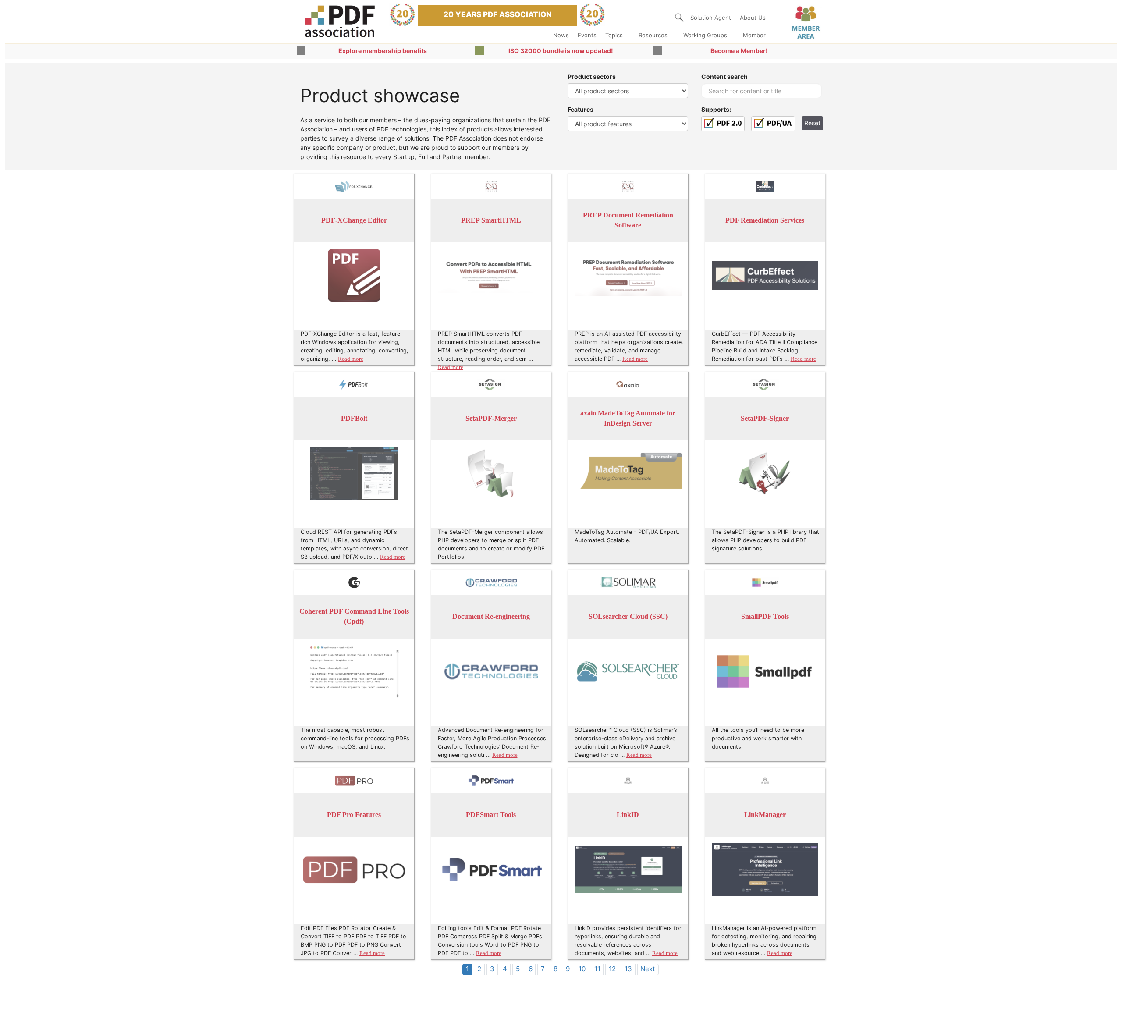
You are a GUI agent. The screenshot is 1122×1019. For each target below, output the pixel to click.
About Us (753, 17)
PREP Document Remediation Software (628, 220)
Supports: (716, 109)
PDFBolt (354, 418)
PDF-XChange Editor (354, 220)
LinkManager (765, 814)
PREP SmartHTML (491, 220)
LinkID (628, 814)
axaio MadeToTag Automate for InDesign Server (627, 418)
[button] (679, 17)
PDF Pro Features (354, 814)
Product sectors (592, 76)
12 (612, 969)
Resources (653, 35)
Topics (614, 35)
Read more (350, 359)
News (561, 35)
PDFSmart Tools (491, 814)
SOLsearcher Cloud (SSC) (628, 616)
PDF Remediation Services (764, 220)
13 (628, 969)
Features (580, 109)
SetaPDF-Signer (765, 418)
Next (647, 969)
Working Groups (705, 35)
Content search (724, 76)
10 (582, 969)
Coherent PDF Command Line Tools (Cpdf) (354, 616)
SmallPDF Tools (765, 616)
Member (754, 35)
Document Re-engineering (491, 616)
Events (587, 35)
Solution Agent (710, 17)
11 (597, 969)
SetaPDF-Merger (491, 418)
